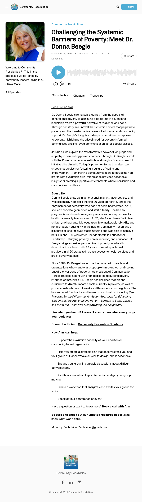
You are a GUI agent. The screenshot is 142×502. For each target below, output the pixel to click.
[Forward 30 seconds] (61, 83)
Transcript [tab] (96, 95)
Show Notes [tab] (60, 95)
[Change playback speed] (69, 83)
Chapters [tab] (79, 95)
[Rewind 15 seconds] (55, 83)
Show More (13, 84)
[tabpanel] (93, 269)
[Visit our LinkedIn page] (71, 482)
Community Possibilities (33, 6)
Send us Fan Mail (62, 107)
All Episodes (13, 92)
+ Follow (129, 6)
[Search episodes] (118, 7)
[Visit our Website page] (79, 482)
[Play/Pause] (58, 72)
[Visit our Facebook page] (62, 482)
